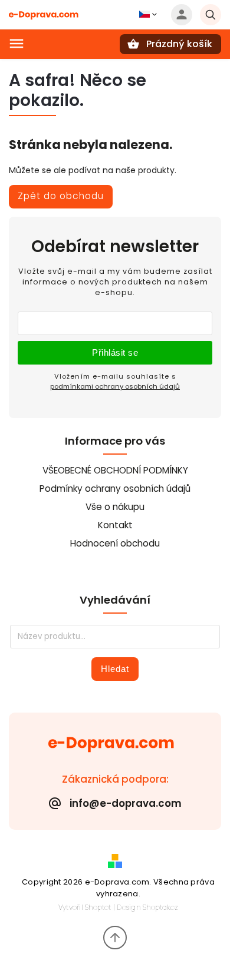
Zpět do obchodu (61, 196)
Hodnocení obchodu (115, 543)
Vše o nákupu (115, 507)
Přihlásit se (115, 352)
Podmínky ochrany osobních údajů (115, 488)
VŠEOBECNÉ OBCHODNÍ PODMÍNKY (115, 470)
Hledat (115, 669)
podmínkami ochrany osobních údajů (115, 386)
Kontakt (115, 525)
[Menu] (16, 43)
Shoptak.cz (160, 907)
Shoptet (98, 907)
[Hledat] (210, 14)
